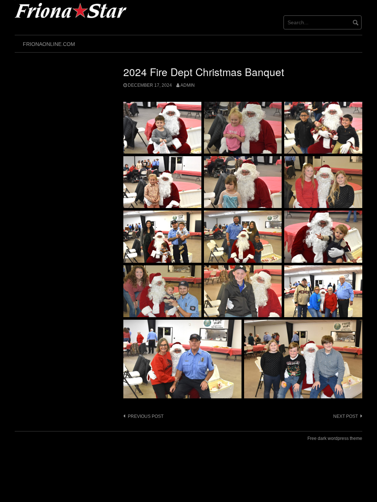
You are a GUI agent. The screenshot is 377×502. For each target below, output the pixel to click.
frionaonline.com (49, 44)
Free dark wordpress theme (334, 438)
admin (187, 85)
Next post (345, 416)
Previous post (145, 416)
